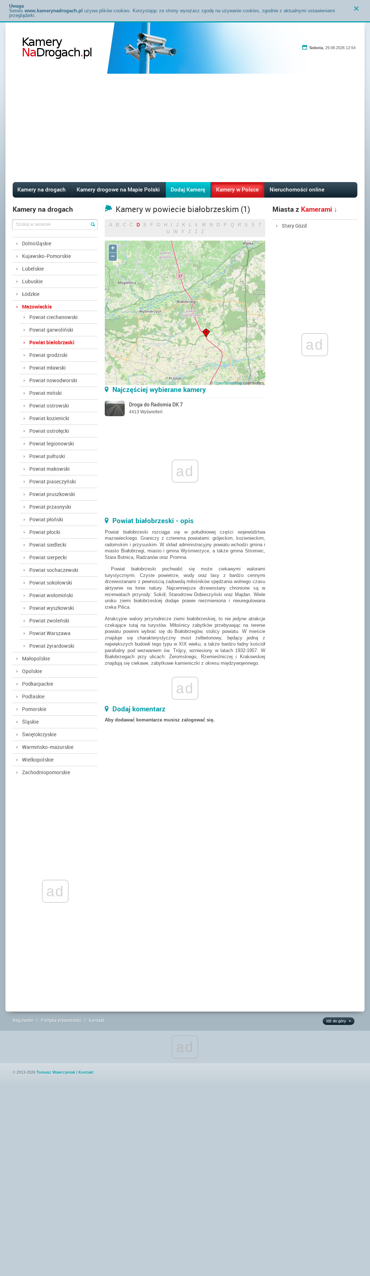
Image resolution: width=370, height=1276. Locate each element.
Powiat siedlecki (47, 544)
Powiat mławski (47, 367)
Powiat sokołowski (50, 582)
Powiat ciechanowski (53, 317)
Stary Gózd (294, 225)
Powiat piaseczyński (52, 481)
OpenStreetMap (228, 383)
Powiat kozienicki (49, 418)
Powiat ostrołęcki (49, 430)
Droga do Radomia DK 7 (156, 404)
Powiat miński (45, 392)
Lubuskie (32, 281)
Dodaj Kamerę (188, 189)
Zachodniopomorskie (46, 772)
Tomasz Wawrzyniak (55, 1072)
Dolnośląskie (36, 243)
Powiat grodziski (48, 355)
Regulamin (23, 1020)
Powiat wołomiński (51, 595)
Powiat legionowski (51, 443)
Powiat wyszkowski (51, 607)
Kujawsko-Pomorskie (46, 256)
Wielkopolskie (37, 759)
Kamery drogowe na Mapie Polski (118, 189)
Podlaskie (33, 696)
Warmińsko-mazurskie (47, 746)
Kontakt (96, 1020)
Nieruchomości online (297, 189)
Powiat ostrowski (49, 405)
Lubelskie (33, 268)
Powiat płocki (44, 532)
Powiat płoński (46, 519)
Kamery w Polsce (237, 189)
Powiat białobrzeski (51, 342)
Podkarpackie (37, 683)
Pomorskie (34, 709)
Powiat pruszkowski (52, 494)
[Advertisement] (185, 127)
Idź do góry (336, 1021)
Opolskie (32, 671)
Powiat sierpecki (48, 557)
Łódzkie (30, 293)
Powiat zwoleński (49, 620)
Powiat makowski (49, 468)
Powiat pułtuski (47, 456)
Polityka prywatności (61, 1020)
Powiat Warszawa (49, 633)
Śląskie (30, 721)
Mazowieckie (37, 306)
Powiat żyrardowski (51, 645)
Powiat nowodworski (53, 380)
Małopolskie (36, 658)
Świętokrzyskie (39, 734)
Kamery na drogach (41, 189)
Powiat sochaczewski (53, 569)
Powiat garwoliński (51, 329)
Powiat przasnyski (50, 506)
